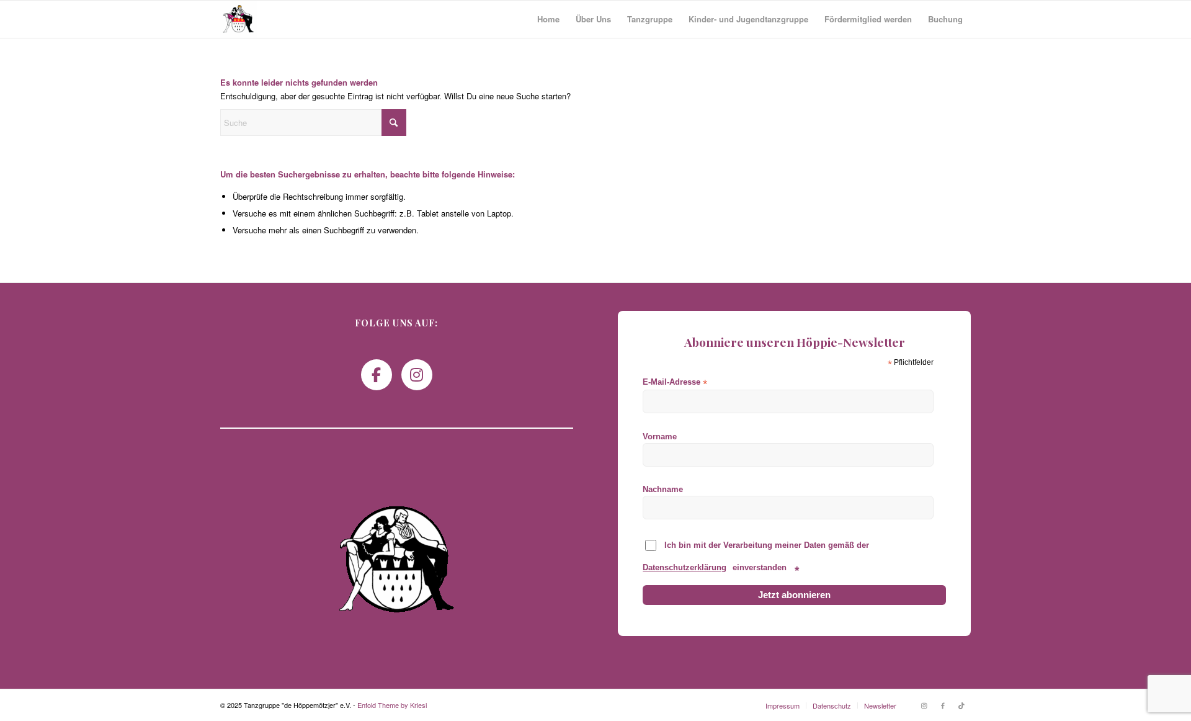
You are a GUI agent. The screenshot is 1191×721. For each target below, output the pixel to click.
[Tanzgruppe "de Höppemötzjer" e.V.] (238, 19)
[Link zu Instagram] (924, 705)
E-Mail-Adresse (675, 382)
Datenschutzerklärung (684, 567)
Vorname (660, 436)
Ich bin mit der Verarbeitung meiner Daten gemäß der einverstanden (756, 558)
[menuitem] (548, 19)
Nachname (663, 489)
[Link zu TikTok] (961, 705)
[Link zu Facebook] (943, 705)
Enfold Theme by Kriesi (392, 705)
